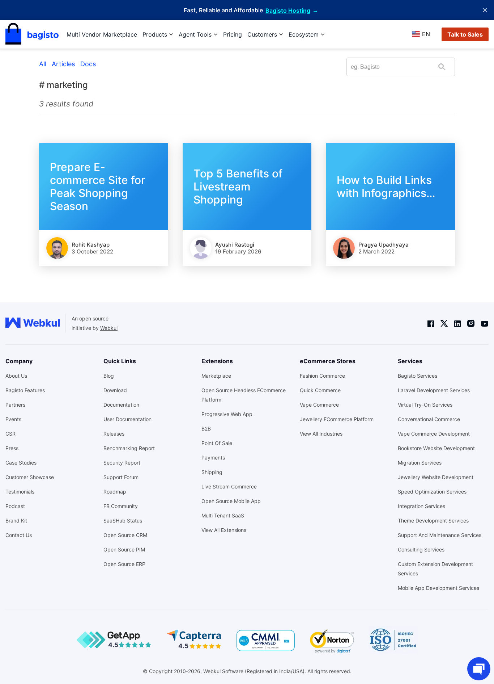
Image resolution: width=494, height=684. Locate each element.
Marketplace (216, 376)
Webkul (109, 328)
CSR (10, 434)
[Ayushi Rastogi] (201, 248)
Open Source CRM (125, 535)
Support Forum (121, 477)
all (42, 64)
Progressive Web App (226, 414)
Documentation (121, 405)
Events (13, 419)
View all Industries (321, 434)
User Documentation (127, 419)
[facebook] (430, 323)
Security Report (121, 463)
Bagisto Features (25, 390)
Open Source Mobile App (231, 501)
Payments (213, 457)
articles (63, 64)
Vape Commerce (319, 405)
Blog (108, 376)
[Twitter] (444, 323)
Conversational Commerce (429, 419)
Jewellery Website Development (435, 477)
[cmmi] (266, 640)
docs (88, 64)
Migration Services (420, 463)
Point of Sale (216, 443)
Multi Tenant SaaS (222, 515)
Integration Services (421, 506)
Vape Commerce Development (434, 434)
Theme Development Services (433, 520)
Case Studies (21, 463)
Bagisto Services (417, 376)
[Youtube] (485, 323)
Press (11, 448)
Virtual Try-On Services (425, 405)
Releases (113, 434)
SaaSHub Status (122, 520)
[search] (441, 67)
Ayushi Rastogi (234, 244)
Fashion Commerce (322, 376)
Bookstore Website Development (436, 448)
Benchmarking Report (129, 448)
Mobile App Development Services (438, 588)
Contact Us (18, 535)
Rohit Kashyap (91, 244)
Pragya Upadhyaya (383, 244)
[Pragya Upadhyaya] (344, 248)
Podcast (15, 506)
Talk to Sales (465, 34)
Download (115, 390)
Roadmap (114, 491)
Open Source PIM (124, 549)
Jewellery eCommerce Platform (337, 419)
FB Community (120, 506)
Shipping (211, 472)
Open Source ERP (124, 564)
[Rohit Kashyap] (57, 248)
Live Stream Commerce (229, 486)
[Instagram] (471, 323)
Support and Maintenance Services (439, 535)
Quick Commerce (320, 390)
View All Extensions (223, 530)
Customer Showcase (29, 477)
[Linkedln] (457, 323)
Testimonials (19, 491)
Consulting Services (421, 549)
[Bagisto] (32, 34)
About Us (16, 376)
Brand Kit (16, 520)
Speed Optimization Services (432, 491)
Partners (15, 405)
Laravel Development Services (434, 390)
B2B (206, 428)
